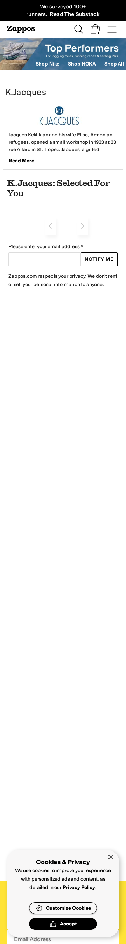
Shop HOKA (82, 64)
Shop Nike (48, 64)
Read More (21, 161)
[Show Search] (78, 29)
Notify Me (99, 259)
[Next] (82, 226)
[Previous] (50, 226)
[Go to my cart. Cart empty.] (95, 29)
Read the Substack (74, 14)
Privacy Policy (79, 887)
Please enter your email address (44, 247)
